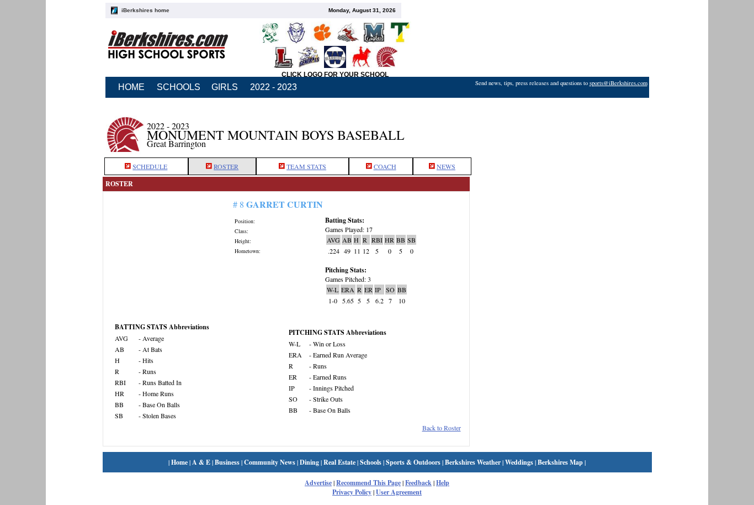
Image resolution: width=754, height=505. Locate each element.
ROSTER (226, 166)
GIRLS (224, 87)
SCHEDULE (149, 166)
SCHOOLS (178, 87)
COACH (385, 166)
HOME (131, 87)
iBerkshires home (145, 10)
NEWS (446, 166)
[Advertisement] (560, 128)
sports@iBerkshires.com (618, 83)
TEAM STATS (306, 166)
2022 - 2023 (273, 87)
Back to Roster (441, 427)
